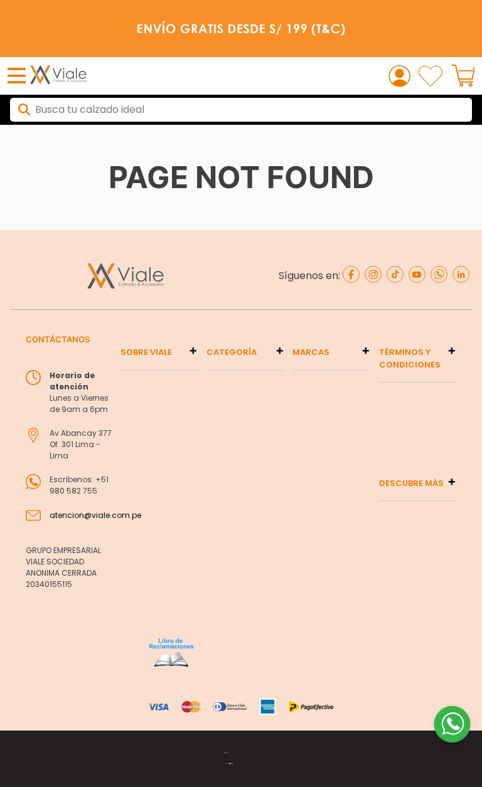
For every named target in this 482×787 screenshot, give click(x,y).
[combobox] (241, 110)
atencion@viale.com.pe (95, 515)
